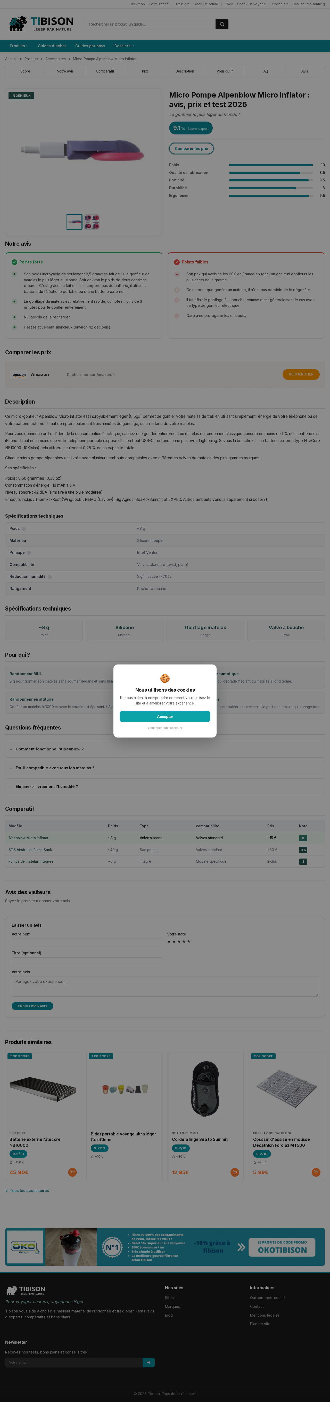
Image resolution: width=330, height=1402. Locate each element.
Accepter (165, 716)
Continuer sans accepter (165, 728)
